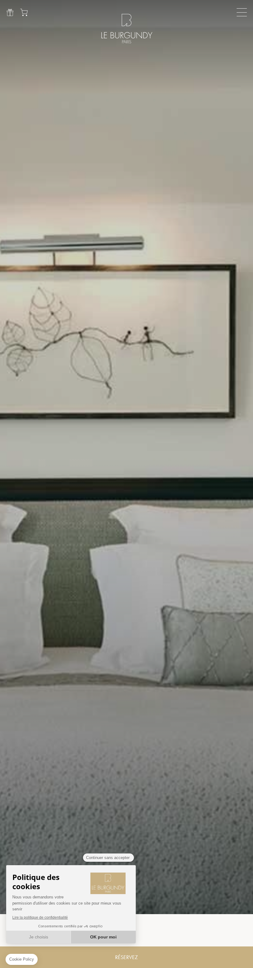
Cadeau (10, 12)
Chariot (24, 12)
